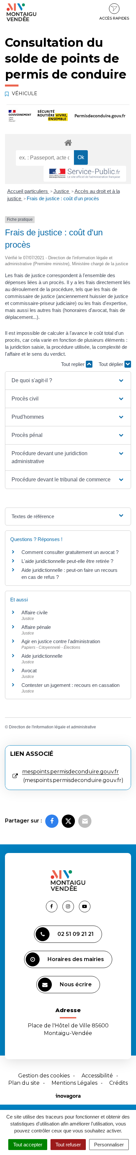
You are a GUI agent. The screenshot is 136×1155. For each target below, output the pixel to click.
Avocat (29, 670)
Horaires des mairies (76, 959)
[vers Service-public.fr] (85, 174)
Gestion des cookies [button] (44, 1075)
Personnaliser (109, 1144)
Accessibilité (97, 1075)
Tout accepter (27, 1144)
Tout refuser (68, 1144)
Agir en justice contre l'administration (60, 641)
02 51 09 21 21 (75, 934)
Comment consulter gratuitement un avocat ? (70, 552)
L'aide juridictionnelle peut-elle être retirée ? (67, 561)
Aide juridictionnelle (41, 656)
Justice (61, 191)
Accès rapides (114, 18)
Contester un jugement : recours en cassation (70, 685)
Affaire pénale (36, 627)
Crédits (118, 1083)
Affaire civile (34, 612)
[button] (68, 381)
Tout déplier (111, 364)
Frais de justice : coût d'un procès (63, 198)
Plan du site (24, 1083)
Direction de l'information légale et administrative (52, 727)
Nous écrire (76, 984)
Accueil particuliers (28, 191)
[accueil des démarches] (68, 142)
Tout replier (73, 364)
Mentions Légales (74, 1083)
